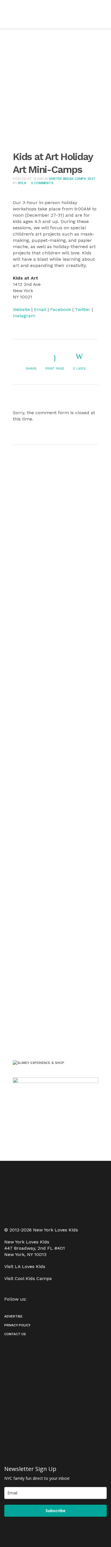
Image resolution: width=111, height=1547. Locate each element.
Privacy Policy (17, 1325)
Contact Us (15, 1334)
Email (40, 309)
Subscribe (55, 1510)
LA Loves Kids (30, 1266)
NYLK (22, 183)
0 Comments (42, 183)
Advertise (13, 1316)
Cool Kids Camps (33, 1278)
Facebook (60, 309)
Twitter (82, 309)
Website (21, 309)
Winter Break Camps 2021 (71, 179)
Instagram (24, 315)
